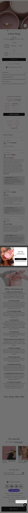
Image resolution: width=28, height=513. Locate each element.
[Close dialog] (26, 248)
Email (15, 255)
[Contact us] (25, 505)
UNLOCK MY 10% (20, 259)
